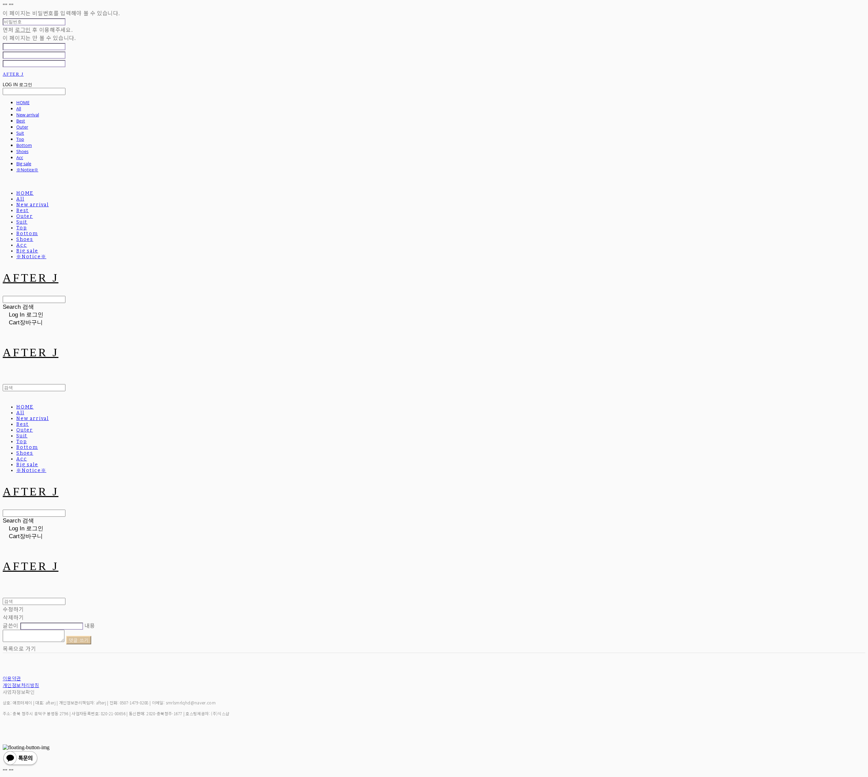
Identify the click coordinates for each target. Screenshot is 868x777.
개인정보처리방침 (21, 685)
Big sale (23, 163)
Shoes (22, 151)
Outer (22, 127)
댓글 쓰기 (79, 640)
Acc (19, 157)
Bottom (24, 145)
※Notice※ (27, 170)
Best (20, 121)
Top (20, 139)
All (18, 109)
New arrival (27, 115)
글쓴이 (11, 625)
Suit (20, 133)
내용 (89, 625)
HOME (22, 102)
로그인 (23, 29)
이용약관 (12, 678)
